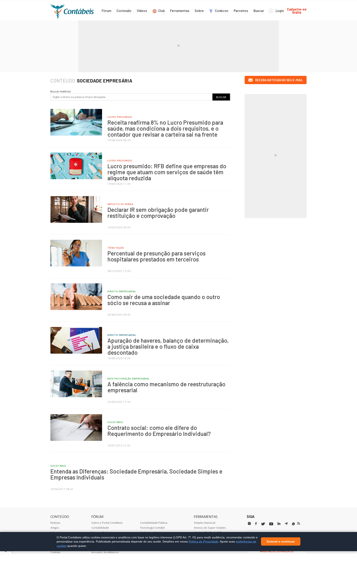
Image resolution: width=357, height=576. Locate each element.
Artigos (54, 527)
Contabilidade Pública (153, 523)
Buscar (221, 97)
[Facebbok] (256, 524)
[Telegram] (286, 524)
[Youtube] (271, 524)
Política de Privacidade (203, 541)
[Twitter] (263, 524)
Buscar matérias (60, 91)
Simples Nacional (204, 523)
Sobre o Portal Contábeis (107, 523)
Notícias (55, 523)
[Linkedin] (279, 524)
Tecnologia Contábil (152, 527)
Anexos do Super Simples (210, 527)
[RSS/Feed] (298, 523)
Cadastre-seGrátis (297, 10)
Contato (55, 552)
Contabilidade (100, 527)
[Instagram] (249, 524)
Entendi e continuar (281, 541)
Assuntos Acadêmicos (105, 552)
